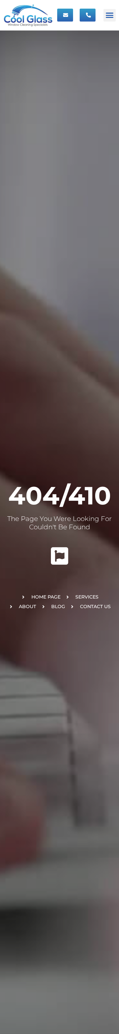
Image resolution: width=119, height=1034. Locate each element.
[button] (109, 15)
